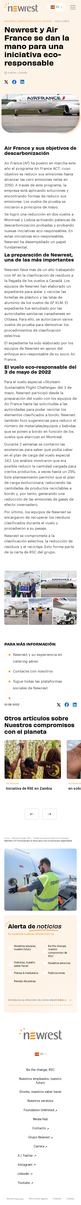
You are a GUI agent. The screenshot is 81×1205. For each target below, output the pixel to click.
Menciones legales (38, 1199)
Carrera (39, 1146)
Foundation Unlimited (39, 1110)
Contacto (39, 1128)
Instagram (25, 1164)
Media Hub (40, 1119)
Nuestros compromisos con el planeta (50, 838)
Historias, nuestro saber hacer (24, 964)
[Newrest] (21, 7)
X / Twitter (25, 1155)
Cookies (70, 1199)
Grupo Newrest (39, 1137)
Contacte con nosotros (33, 671)
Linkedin (23, 1173)
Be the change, (57, 951)
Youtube (24, 1183)
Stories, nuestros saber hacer (40, 1091)
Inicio (7, 838)
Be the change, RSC (21, 838)
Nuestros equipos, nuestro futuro (25, 948)
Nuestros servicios (59, 963)
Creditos (57, 1199)
